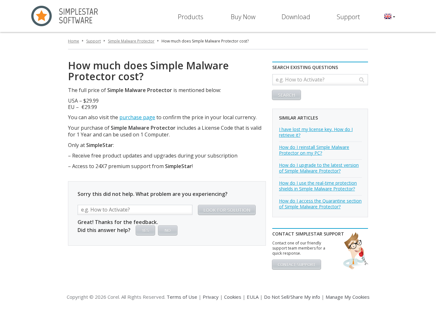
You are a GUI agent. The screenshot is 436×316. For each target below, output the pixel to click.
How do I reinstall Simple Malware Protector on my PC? (314, 150)
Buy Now (243, 16)
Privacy (211, 297)
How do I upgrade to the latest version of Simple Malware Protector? (319, 168)
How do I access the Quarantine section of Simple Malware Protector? (320, 204)
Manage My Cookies (348, 297)
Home (73, 41)
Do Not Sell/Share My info (292, 297)
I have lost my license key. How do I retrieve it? (316, 132)
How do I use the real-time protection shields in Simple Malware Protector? (318, 186)
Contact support (296, 264)
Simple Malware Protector (131, 41)
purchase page (137, 117)
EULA (253, 297)
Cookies (232, 297)
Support (348, 16)
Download (296, 16)
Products (190, 16)
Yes (145, 230)
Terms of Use (182, 297)
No (168, 230)
